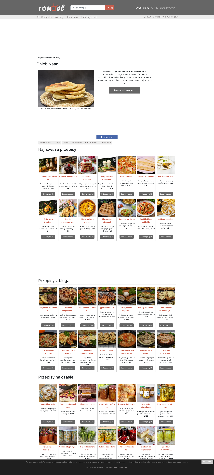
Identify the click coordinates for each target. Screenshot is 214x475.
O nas (154, 7)
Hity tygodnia (89, 17)
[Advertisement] (107, 38)
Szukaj (110, 7)
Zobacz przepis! (48, 194)
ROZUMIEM (207, 462)
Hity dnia (72, 17)
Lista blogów (167, 7)
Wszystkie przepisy (52, 17)
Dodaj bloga (142, 7)
